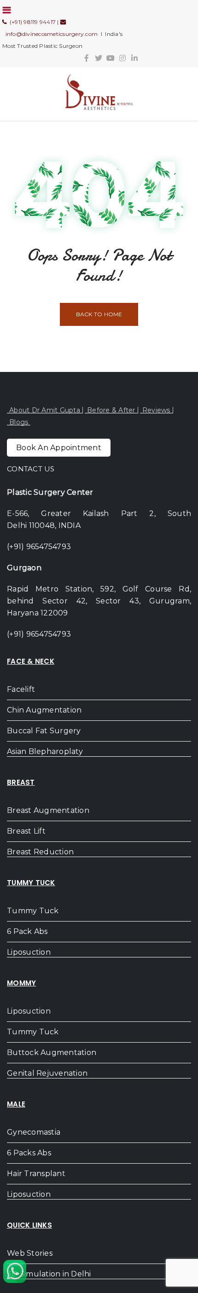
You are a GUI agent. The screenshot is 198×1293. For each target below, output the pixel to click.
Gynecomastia (33, 1132)
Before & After (111, 410)
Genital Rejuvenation (47, 1073)
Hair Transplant (36, 1173)
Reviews (156, 410)
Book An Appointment (58, 447)
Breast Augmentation (48, 810)
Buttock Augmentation (51, 1052)
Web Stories (29, 1253)
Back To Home (99, 314)
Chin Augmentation (44, 710)
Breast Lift (26, 831)
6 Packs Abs (29, 1152)
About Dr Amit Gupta (44, 410)
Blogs (18, 422)
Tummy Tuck (33, 910)
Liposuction (29, 952)
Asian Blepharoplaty (45, 751)
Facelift (21, 689)
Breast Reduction (40, 851)
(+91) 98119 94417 (31, 21)
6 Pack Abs (27, 931)
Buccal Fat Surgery (44, 730)
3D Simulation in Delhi (49, 1274)
